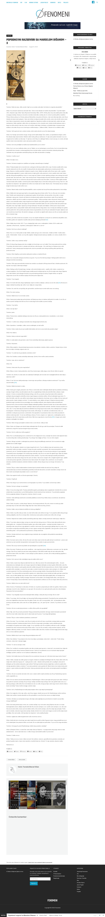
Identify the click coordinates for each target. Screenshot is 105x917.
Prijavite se (34, 883)
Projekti (65, 3)
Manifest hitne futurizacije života (82, 93)
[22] (47, 219)
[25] (53, 417)
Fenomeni (52, 900)
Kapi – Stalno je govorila (80, 90)
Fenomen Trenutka (81, 878)
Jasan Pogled (44, 3)
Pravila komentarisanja (59, 876)
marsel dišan (11, 759)
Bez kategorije (80, 876)
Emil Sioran (85, 52)
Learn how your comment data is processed (40, 862)
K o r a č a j (76, 95)
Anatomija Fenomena (12, 3)
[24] (15, 382)
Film (26, 3)
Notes (59, 3)
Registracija (56, 878)
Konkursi (53, 3)
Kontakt (55, 871)
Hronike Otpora (33, 3)
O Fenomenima (57, 873)
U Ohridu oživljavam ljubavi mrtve (83, 39)
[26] (44, 545)
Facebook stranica (85, 116)
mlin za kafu (22, 759)
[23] (59, 282)
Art (21, 3)
